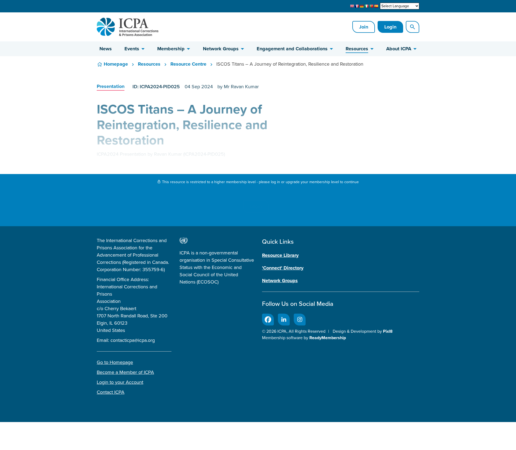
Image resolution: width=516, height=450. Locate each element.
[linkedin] (284, 319)
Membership (171, 48)
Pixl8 (388, 331)
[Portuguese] (371, 6)
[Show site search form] (412, 27)
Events (131, 48)
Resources (357, 48)
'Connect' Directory (282, 267)
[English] (352, 6)
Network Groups (221, 48)
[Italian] (366, 6)
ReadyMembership (327, 338)
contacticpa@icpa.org (132, 340)
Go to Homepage (115, 362)
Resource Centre (188, 64)
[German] (362, 6)
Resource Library (280, 255)
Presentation (110, 86)
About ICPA (398, 48)
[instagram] (300, 319)
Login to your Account (120, 382)
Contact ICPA (110, 392)
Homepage (116, 64)
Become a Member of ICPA (125, 372)
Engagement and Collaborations (292, 48)
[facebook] (268, 319)
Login (390, 26)
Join (363, 26)
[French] (357, 6)
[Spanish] (376, 6)
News (105, 48)
